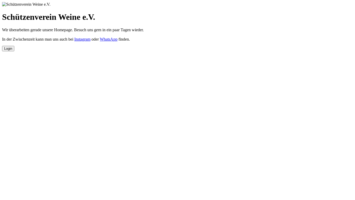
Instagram (82, 39)
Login (8, 49)
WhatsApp (108, 39)
